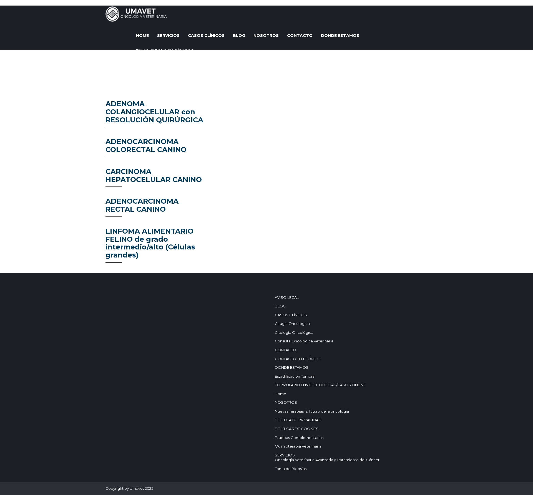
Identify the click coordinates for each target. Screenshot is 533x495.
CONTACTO (285, 350)
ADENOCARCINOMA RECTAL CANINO (141, 205)
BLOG (239, 35)
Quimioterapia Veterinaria (298, 446)
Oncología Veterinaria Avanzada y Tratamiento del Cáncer (327, 460)
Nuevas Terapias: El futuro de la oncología (312, 411)
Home (142, 35)
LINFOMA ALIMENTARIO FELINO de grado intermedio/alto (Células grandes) (150, 243)
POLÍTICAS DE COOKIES (296, 428)
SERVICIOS (168, 35)
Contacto (300, 35)
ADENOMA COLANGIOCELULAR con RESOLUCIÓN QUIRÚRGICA (154, 112)
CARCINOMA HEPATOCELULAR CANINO (153, 175)
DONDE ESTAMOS (340, 35)
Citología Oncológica (294, 332)
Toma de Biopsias (290, 468)
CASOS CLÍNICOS (206, 35)
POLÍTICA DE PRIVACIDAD (298, 420)
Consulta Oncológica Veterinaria (304, 341)
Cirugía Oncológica (292, 323)
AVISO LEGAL (287, 297)
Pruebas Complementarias (299, 437)
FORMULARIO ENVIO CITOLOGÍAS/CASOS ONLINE (320, 385)
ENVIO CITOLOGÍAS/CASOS (165, 50)
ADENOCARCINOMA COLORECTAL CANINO (146, 145)
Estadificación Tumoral (295, 376)
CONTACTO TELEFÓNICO (298, 359)
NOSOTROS (266, 35)
